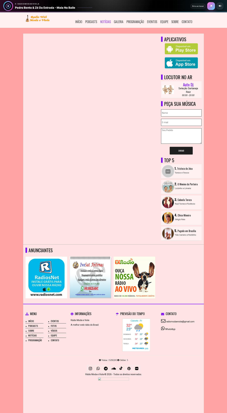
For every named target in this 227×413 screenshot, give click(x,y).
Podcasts (91, 21)
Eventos (152, 21)
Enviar (181, 150)
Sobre (175, 21)
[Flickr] (136, 368)
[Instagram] (90, 368)
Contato (187, 21)
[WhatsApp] (98, 368)
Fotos (54, 325)
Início (78, 21)
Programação (135, 21)
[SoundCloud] (113, 368)
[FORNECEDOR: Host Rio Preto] (113, 389)
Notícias (105, 21)
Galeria (118, 21)
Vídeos (54, 330)
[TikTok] (121, 368)
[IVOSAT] (90, 272)
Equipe (164, 21)
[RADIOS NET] (46, 272)
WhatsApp (170, 329)
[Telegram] (106, 368)
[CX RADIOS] (134, 272)
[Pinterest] (129, 368)
